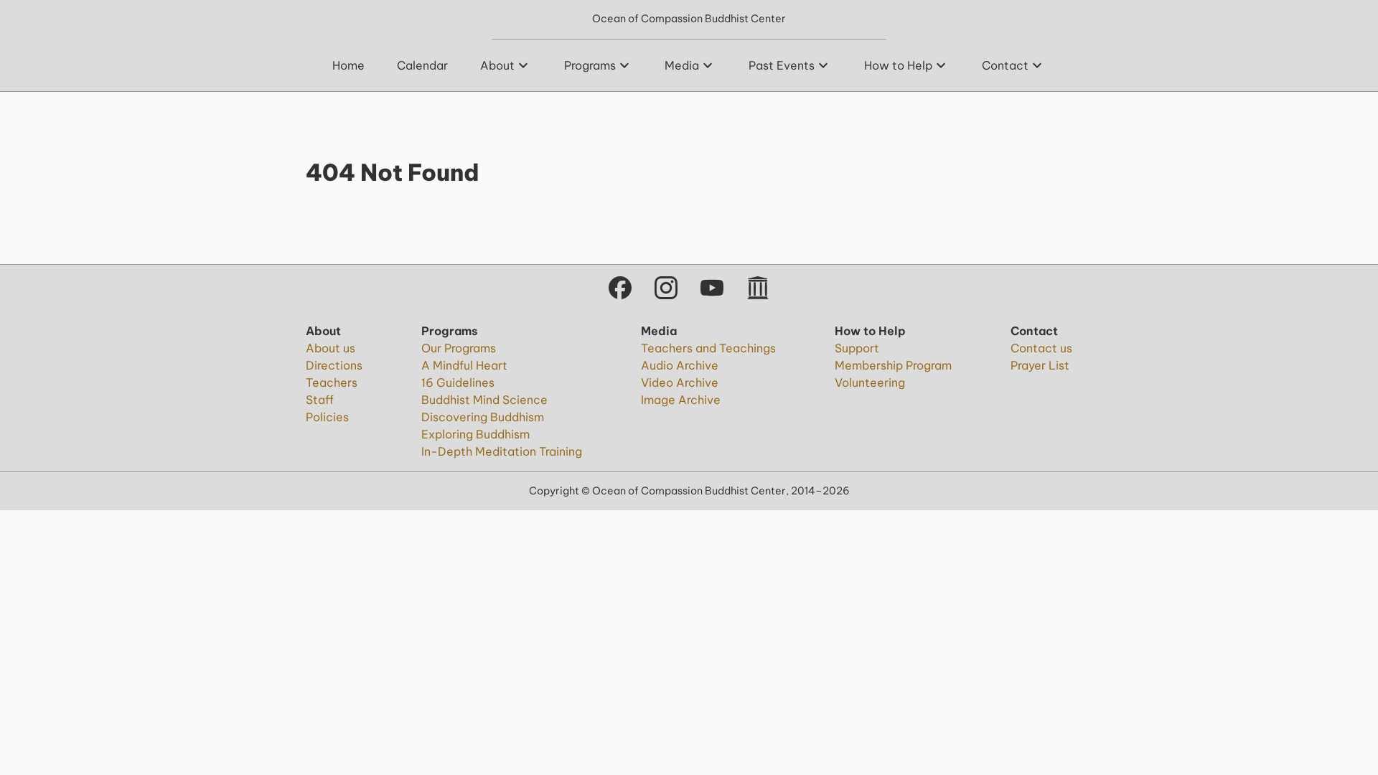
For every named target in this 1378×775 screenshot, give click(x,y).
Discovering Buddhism (482, 417)
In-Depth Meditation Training (501, 451)
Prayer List (1040, 365)
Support (857, 348)
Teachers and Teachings (708, 348)
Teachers (331, 382)
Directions (334, 365)
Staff (320, 400)
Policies (327, 417)
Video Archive (679, 382)
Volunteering (870, 382)
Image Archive (681, 400)
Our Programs (458, 348)
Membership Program (893, 365)
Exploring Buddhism (475, 434)
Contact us (1041, 348)
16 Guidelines (458, 382)
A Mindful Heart (464, 365)
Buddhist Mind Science (484, 400)
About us (330, 348)
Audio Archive (679, 365)
